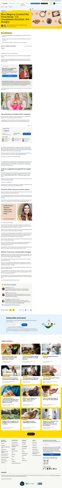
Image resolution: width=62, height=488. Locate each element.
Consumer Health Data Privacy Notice (36, 453)
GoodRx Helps (24, 455)
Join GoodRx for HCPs (57, 0)
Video (12, 452)
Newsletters (13, 454)
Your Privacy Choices (35, 455)
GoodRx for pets (3, 459)
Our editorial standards (7, 304)
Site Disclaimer (34, 447)
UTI (12, 457)
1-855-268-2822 (51, 475)
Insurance (2, 443)
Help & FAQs (24, 442)
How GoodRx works (14, 442)
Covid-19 (13, 459)
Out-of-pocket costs (4, 455)
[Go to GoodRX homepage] (4, 3)
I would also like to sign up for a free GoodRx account (15, 327)
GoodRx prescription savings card (5, 447)
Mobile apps (3, 445)
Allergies (13, 456)
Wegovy (10, 6)
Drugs (6, 6)
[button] (35, 3)
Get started (10, 75)
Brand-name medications (5, 457)
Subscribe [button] (24, 324)
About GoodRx (24, 448)
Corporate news (24, 460)
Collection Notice (35, 449)
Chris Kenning (11, 287)
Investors (23, 458)
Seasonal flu (13, 461)
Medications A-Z (3, 449)
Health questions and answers (16, 463)
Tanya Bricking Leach (12, 292)
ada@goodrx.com (58, 475)
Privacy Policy (27, 330)
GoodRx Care (3, 462)
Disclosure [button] (29, 125)
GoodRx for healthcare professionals (15, 446)
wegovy (3, 48)
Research (23, 451)
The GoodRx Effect (25, 453)
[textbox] (13, 324)
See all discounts (27, 133)
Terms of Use (16, 330)
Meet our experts (16, 304)
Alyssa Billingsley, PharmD (14, 299)
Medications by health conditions (4, 452)
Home (2, 6)
